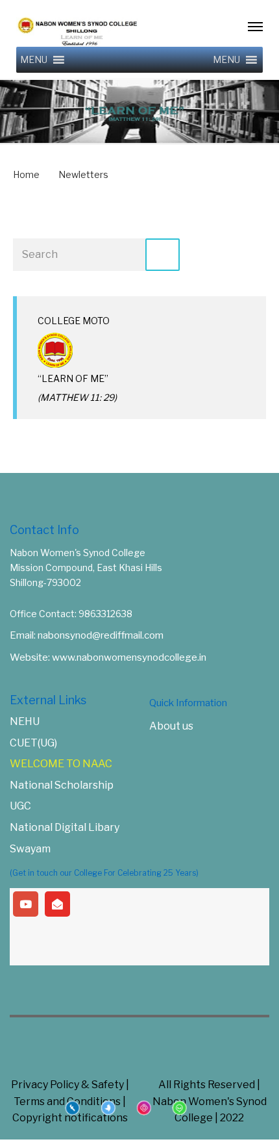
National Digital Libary (64, 827)
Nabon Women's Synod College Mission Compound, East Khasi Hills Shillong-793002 (86, 567)
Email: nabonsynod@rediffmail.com (87, 635)
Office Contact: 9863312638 (71, 613)
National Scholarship (62, 785)
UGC (20, 806)
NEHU (25, 721)
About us (171, 726)
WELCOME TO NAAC (61, 764)
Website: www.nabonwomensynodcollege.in (108, 657)
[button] (33, 60)
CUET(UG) (33, 743)
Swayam (30, 849)
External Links (48, 700)
